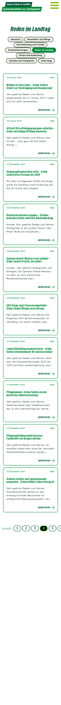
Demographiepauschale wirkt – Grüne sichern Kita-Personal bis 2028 (26, 173)
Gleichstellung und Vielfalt (31, 44)
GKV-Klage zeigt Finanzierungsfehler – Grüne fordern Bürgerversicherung (27, 307)
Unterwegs (46, 60)
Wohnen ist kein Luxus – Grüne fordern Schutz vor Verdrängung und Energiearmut (29, 86)
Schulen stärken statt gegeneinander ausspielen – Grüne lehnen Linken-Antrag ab (30, 480)
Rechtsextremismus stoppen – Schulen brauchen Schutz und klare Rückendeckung (29, 216)
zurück (6, 528)
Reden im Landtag (44, 50)
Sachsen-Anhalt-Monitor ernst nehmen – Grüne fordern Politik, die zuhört (28, 260)
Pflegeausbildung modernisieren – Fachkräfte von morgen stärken (25, 437)
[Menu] (54, 5)
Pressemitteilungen (18, 50)
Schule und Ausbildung (30, 55)
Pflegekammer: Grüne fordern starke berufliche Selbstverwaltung (26, 393)
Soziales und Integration (21, 60)
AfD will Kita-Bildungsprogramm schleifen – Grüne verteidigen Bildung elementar (30, 130)
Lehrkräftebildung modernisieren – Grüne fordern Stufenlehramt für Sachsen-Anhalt (29, 350)
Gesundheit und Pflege (38, 39)
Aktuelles (16, 39)
